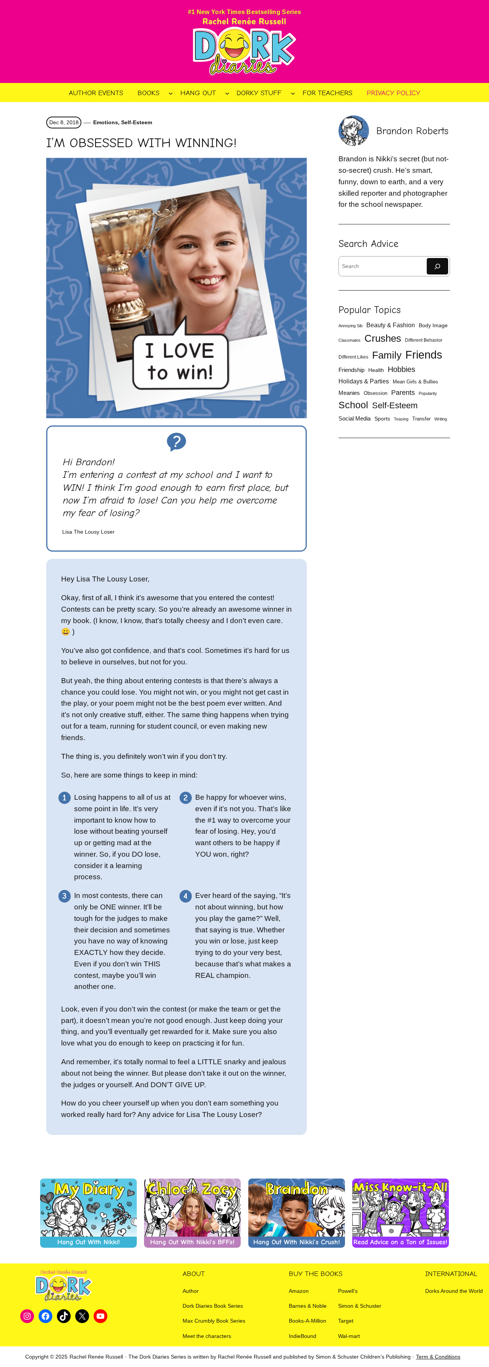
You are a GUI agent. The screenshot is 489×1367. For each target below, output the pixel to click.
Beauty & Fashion (390, 325)
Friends (423, 354)
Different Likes (353, 357)
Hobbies (401, 369)
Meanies (349, 393)
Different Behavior (423, 340)
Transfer (421, 419)
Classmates (349, 340)
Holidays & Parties (363, 381)
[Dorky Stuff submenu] (293, 93)
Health (376, 370)
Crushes (382, 338)
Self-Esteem (136, 122)
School (353, 405)
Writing (440, 419)
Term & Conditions (438, 1357)
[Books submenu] (170, 93)
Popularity (428, 393)
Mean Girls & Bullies (415, 382)
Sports (382, 419)
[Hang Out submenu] (227, 93)
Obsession (375, 393)
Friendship (351, 370)
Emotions (105, 122)
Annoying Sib (350, 325)
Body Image (433, 325)
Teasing (401, 419)
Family (387, 355)
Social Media (354, 419)
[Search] (437, 266)
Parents (403, 392)
